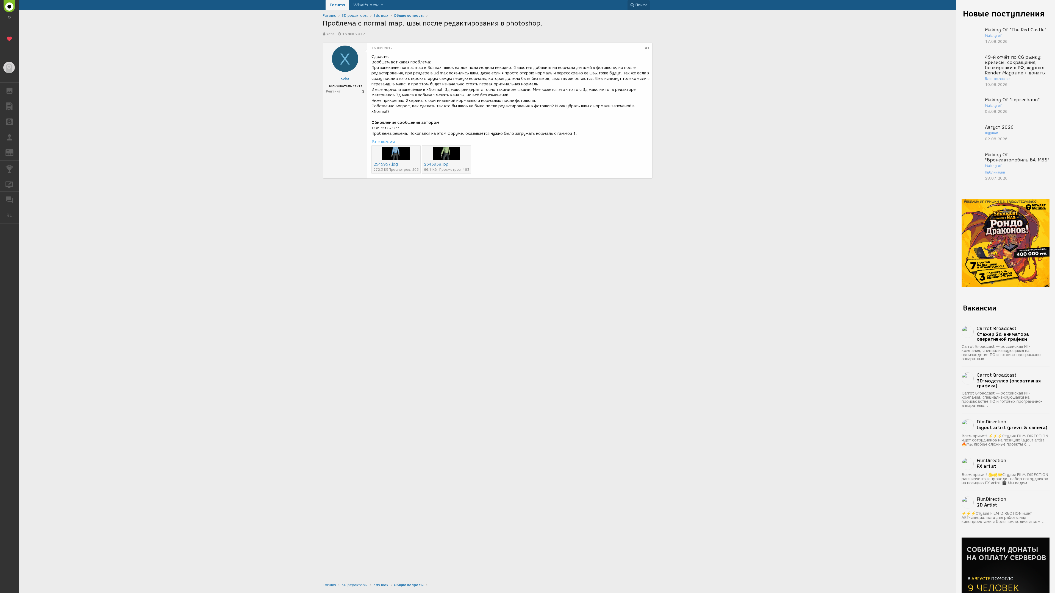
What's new (366, 4)
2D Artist (987, 505)
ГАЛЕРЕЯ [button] (9, 90)
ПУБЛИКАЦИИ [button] (9, 106)
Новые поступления (1003, 13)
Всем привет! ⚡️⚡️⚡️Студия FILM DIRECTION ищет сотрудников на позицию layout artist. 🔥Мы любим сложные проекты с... (1005, 440)
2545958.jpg (436, 164)
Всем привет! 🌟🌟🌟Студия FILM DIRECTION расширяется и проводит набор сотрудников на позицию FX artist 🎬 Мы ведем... (1005, 479)
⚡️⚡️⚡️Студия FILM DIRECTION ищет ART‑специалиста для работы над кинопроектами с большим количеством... (1003, 517)
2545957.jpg (385, 164)
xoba (330, 34)
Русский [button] (12, 215)
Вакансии (979, 308)
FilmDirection (991, 421)
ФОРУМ (9, 199)
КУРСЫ (9, 184)
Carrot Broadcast (997, 328)
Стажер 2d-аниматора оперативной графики (1003, 337)
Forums (337, 4)
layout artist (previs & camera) (1012, 427)
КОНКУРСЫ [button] (9, 168)
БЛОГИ (9, 121)
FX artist (986, 466)
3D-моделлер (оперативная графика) (1009, 383)
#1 (647, 48)
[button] (382, 5)
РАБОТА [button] (9, 137)
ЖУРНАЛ (13, 152)
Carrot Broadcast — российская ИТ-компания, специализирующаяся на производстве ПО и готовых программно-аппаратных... (1002, 353)
